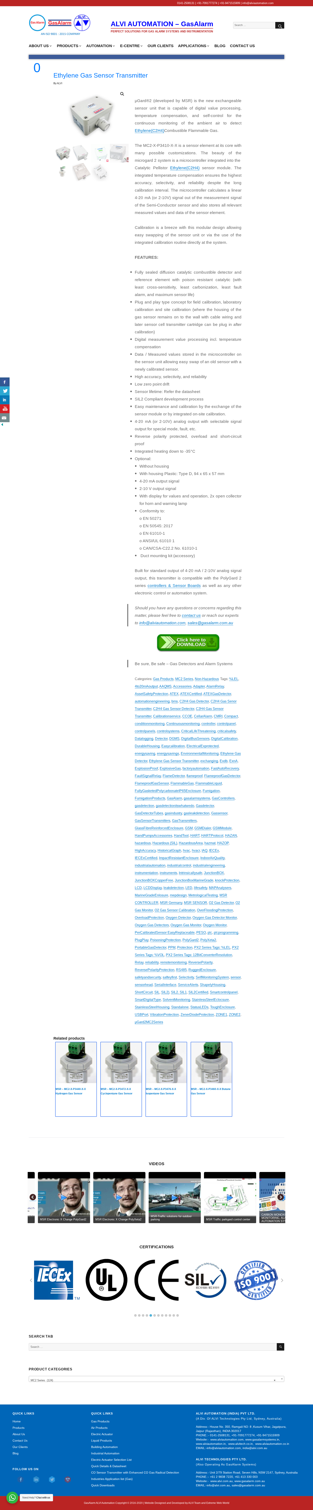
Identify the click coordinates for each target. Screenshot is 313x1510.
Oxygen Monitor (215, 925)
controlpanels (145, 731)
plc (210, 932)
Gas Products (163, 679)
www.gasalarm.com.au (249, 1481)
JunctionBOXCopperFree (154, 880)
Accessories (182, 686)
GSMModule (222, 828)
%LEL (233, 679)
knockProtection (227, 880)
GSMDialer (202, 828)
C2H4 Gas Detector (194, 701)
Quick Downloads (103, 1485)
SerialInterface (165, 985)
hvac (186, 850)
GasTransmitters (184, 820)
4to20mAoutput (146, 686)
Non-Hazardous (207, 679)
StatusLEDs (199, 1007)
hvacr (196, 850)
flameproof (194, 776)
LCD (138, 888)
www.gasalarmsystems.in (262, 1439)
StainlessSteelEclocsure (210, 999)
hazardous (143, 843)
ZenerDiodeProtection (197, 1014)
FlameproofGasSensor (152, 783)
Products (18, 1427)
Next (280, 1197)
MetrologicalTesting (203, 895)
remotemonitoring (173, 962)
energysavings (168, 753)
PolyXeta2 (208, 940)
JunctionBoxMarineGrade (194, 880)
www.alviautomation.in (211, 1443)
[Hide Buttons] (2, 424)
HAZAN (231, 835)
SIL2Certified (198, 992)
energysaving (145, 753)
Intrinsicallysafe (190, 873)
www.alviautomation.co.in (272, 1443)
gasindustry (173, 813)
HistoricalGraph (169, 850)
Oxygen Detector (178, 917)
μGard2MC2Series (149, 1022)
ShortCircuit (144, 992)
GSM (189, 828)
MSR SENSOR (195, 903)
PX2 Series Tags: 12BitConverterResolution (199, 955)
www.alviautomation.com (227, 1439)
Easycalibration (173, 746)
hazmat (209, 843)
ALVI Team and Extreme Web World (208, 1502)
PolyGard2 (190, 940)
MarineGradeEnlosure (151, 895)
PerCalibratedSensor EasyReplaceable (165, 932)
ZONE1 (221, 1014)
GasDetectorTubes (149, 813)
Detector (161, 738)
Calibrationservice (167, 716)
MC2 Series (184, 679)
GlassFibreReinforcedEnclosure (159, 828)
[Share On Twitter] (5, 390)
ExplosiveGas (170, 768)
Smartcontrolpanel (224, 992)
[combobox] (156, 1379)
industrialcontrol (179, 865)
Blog (16, 1453)
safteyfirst (170, 977)
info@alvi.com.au (218, 1485)
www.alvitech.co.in (240, 1443)
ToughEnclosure (222, 1007)
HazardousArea (191, 843)
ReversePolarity (200, 962)
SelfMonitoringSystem (212, 977)
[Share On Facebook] (5, 381)
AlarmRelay (215, 686)
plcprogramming (226, 932)
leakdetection (174, 888)
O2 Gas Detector (221, 903)
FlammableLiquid (208, 783)
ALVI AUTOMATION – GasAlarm (162, 24)
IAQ (204, 850)
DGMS (174, 738)
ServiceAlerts (188, 985)
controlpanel (226, 723)
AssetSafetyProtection (151, 694)
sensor (236, 977)
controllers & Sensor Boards (174, 585)
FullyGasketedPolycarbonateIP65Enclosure (168, 791)
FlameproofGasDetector (222, 776)
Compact (231, 716)
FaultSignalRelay (148, 776)
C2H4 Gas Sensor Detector (173, 709)
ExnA (233, 761)
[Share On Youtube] (5, 408)
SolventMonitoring (176, 999)
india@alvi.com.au (255, 1448)
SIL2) (165, 992)
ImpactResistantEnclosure (179, 858)
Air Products (99, 1427)
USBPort (141, 1014)
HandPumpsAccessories (153, 835)
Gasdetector (205, 806)
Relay (139, 962)
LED (188, 888)
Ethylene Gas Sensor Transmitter (174, 761)
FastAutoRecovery (225, 768)
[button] (122, 94)
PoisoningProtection (165, 940)
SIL (156, 992)
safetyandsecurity (148, 977)
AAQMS (165, 686)
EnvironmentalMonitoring (200, 753)
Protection (184, 947)
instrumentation (146, 873)
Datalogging (144, 738)
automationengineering (152, 701)
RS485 (181, 970)
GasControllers (223, 798)
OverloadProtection (149, 917)
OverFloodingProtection (215, 910)
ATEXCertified (191, 694)
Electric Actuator (102, 1434)
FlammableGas (182, 783)
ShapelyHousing (212, 985)
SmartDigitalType (148, 999)
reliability (152, 962)
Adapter (199, 686)
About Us (19, 1434)
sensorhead (144, 985)
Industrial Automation (105, 1453)
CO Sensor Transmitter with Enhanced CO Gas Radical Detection (135, 1472)
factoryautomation (195, 768)
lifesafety (200, 888)
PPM (171, 947)
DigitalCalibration (224, 738)
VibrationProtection (164, 1014)
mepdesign (178, 895)
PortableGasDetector (150, 947)
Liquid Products (101, 1440)
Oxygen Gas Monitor (186, 925)
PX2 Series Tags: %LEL (212, 947)
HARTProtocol (212, 835)
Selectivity (186, 977)
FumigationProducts (150, 798)
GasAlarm (174, 798)
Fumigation (211, 791)
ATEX (174, 694)
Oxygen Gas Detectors (152, 925)
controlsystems (168, 731)
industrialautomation (150, 865)
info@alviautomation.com (224, 1448)
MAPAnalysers (220, 888)
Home (17, 1421)
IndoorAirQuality (212, 858)
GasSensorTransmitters (152, 820)
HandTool (181, 835)
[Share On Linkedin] (5, 399)
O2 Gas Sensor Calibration (175, 910)
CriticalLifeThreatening (198, 731)
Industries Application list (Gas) (112, 1479)
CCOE (187, 716)
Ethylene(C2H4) (149, 130)
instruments (168, 873)
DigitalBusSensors (195, 738)
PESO (201, 932)
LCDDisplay (153, 888)
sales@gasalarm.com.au (210, 623)
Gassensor (219, 813)
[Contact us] (5, 417)
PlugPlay (141, 940)
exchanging (209, 761)
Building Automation (104, 1447)
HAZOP (223, 843)
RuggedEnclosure (202, 970)
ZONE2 (234, 1014)
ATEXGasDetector (217, 694)
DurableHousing (147, 746)
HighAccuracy (145, 850)
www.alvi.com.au (221, 1481)
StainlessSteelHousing (152, 1007)
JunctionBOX (214, 873)
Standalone (180, 1007)
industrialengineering (209, 865)
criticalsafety (226, 731)
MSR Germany (171, 903)
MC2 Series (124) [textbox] (153, 1380)
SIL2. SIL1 (179, 992)
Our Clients (20, 1447)
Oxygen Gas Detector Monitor (214, 917)
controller (208, 723)
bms (174, 701)
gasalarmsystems (197, 798)
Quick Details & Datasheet (108, 1466)
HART (195, 835)
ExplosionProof (146, 768)
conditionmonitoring (150, 723)
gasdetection (144, 806)
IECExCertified (146, 858)
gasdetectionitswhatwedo (175, 806)
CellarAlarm (203, 716)
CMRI (218, 716)
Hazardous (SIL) (164, 843)
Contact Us (20, 1440)
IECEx (214, 850)
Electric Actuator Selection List (111, 1459)
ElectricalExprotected (203, 746)
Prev (33, 1197)
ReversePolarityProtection (154, 970)
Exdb (224, 761)
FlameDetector (174, 776)
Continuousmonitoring (183, 723)
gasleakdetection (197, 813)
